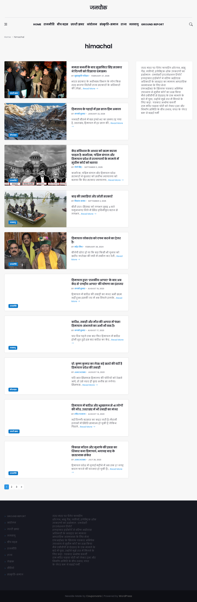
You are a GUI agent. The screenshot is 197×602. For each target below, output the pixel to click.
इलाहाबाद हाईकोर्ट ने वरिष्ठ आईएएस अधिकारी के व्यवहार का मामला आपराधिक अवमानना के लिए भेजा (164, 82)
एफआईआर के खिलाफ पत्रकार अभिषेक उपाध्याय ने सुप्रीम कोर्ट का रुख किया (162, 90)
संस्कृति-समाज (109, 24)
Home (37, 24)
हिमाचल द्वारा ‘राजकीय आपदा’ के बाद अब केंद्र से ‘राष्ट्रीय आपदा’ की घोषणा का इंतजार (97, 282)
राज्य (124, 24)
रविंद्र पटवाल (79, 414)
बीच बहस (62, 24)
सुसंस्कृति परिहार (81, 76)
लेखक (10, 561)
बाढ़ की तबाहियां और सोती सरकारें (91, 196)
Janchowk (80, 372)
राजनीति (49, 24)
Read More (89, 88)
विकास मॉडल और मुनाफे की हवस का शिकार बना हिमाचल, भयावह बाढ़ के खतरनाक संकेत (94, 451)
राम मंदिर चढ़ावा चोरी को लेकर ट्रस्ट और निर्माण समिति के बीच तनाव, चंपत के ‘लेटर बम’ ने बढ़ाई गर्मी (164, 109)
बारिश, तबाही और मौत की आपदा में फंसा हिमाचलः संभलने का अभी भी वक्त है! (95, 324)
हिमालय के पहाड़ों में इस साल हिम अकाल (96, 109)
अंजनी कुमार (79, 113)
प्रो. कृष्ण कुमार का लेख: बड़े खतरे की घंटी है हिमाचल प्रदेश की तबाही (96, 366)
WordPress (125, 596)
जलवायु (134, 24)
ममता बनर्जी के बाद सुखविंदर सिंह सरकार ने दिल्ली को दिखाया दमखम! (96, 69)
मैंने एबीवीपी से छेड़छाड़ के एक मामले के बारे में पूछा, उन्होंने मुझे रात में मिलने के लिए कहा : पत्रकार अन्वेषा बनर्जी (162, 99)
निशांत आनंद (79, 201)
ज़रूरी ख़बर (77, 24)
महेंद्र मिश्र (78, 246)
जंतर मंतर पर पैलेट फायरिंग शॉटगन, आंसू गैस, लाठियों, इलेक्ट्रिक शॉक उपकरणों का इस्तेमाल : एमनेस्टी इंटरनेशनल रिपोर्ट (163, 71)
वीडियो (10, 568)
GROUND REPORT (16, 516)
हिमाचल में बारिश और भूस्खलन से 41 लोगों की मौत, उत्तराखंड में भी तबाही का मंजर (97, 407)
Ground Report (152, 24)
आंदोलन (92, 24)
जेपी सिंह (78, 167)
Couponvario (94, 596)
